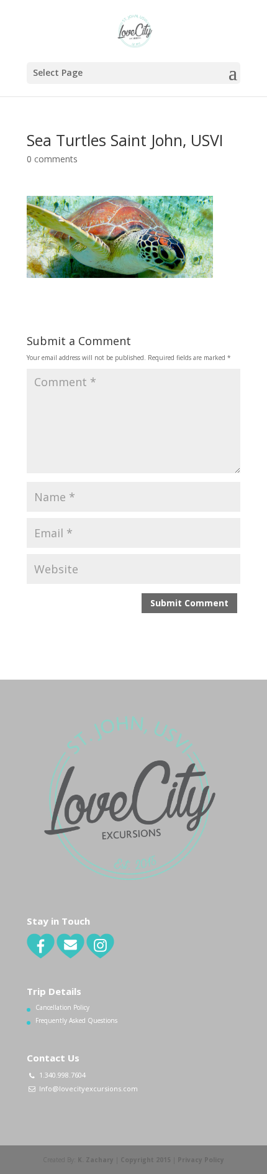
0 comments (52, 159)
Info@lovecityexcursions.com (88, 1088)
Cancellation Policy (62, 1007)
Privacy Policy (201, 1159)
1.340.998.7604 (62, 1074)
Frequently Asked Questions (76, 1020)
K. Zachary (96, 1159)
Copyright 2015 (145, 1159)
